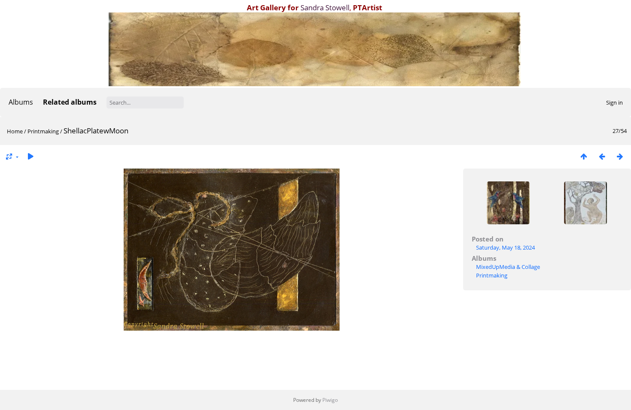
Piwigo (330, 400)
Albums (21, 102)
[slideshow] (30, 156)
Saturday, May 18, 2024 (505, 247)
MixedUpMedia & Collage (508, 267)
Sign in (614, 102)
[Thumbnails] (584, 156)
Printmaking (43, 131)
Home (15, 131)
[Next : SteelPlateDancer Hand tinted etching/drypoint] (620, 156)
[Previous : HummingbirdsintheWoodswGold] (602, 156)
